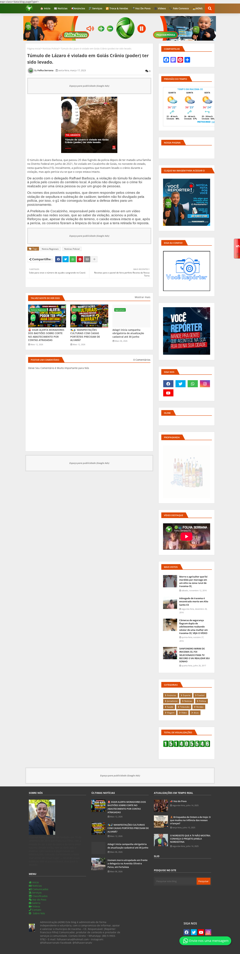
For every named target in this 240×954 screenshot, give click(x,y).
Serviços (36, 892)
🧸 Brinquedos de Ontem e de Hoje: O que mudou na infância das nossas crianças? (190, 820)
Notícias (188, 701)
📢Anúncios (78, 8)
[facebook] (168, 383)
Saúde (170, 706)
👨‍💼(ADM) (197, 8)
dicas (196, 712)
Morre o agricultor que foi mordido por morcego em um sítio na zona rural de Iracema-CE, (193, 581)
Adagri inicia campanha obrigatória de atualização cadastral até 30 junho (128, 333)
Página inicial (34, 48)
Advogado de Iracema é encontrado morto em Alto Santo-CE (193, 601)
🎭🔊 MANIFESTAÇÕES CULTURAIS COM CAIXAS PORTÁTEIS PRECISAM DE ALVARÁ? (85, 335)
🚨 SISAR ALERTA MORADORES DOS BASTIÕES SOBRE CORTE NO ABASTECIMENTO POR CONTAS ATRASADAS (46, 335)
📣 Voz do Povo (178, 801)
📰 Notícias (60, 8)
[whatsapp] (192, 383)
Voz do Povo (39, 899)
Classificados (40, 896)
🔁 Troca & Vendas (117, 8)
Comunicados (40, 889)
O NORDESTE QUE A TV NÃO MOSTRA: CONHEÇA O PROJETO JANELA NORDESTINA (190, 838)
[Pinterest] (80, 259)
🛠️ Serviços (95, 8)
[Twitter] (65, 259)
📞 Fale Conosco (179, 8)
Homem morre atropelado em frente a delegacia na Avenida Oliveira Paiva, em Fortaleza (127, 864)
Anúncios (171, 695)
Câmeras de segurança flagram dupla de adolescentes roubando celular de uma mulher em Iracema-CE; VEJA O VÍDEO (193, 627)
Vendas (199, 706)
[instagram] (205, 383)
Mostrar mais (142, 297)
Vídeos (36, 906)
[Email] (87, 259)
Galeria (35, 903)
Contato (36, 909)
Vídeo (184, 712)
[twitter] (180, 383)
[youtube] (168, 393)
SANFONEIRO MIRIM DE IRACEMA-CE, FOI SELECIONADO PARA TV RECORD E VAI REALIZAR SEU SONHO (194, 655)
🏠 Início (45, 8)
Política (202, 701)
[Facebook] (58, 259)
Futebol (201, 695)
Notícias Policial (51, 48)
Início (35, 882)
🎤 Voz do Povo (141, 8)
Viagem (170, 712)
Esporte (186, 695)
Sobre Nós (38, 913)
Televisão (184, 706)
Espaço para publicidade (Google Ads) (89, 85)
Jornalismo (172, 701)
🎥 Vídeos (160, 8)
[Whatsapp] (73, 259)
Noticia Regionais (50, 248)
